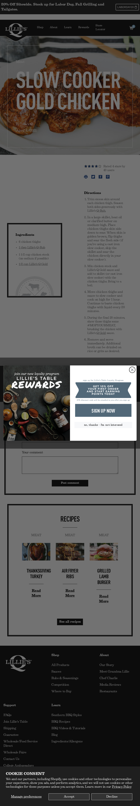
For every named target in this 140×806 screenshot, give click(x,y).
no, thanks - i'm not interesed (103, 425)
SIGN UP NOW (103, 410)
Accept (69, 796)
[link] (103, 390)
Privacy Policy (121, 786)
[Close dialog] (132, 370)
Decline (112, 796)
